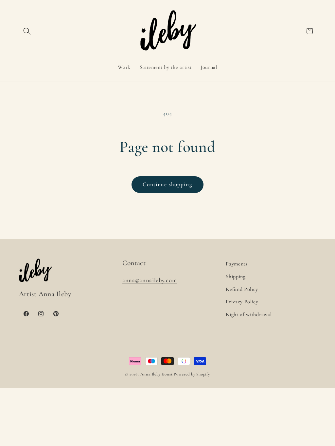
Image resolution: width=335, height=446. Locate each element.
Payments (236, 264)
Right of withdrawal (249, 314)
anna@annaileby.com (149, 280)
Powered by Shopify (192, 374)
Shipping (236, 276)
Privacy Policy (242, 301)
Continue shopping (167, 184)
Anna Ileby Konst (156, 374)
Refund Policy (242, 289)
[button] (27, 31)
